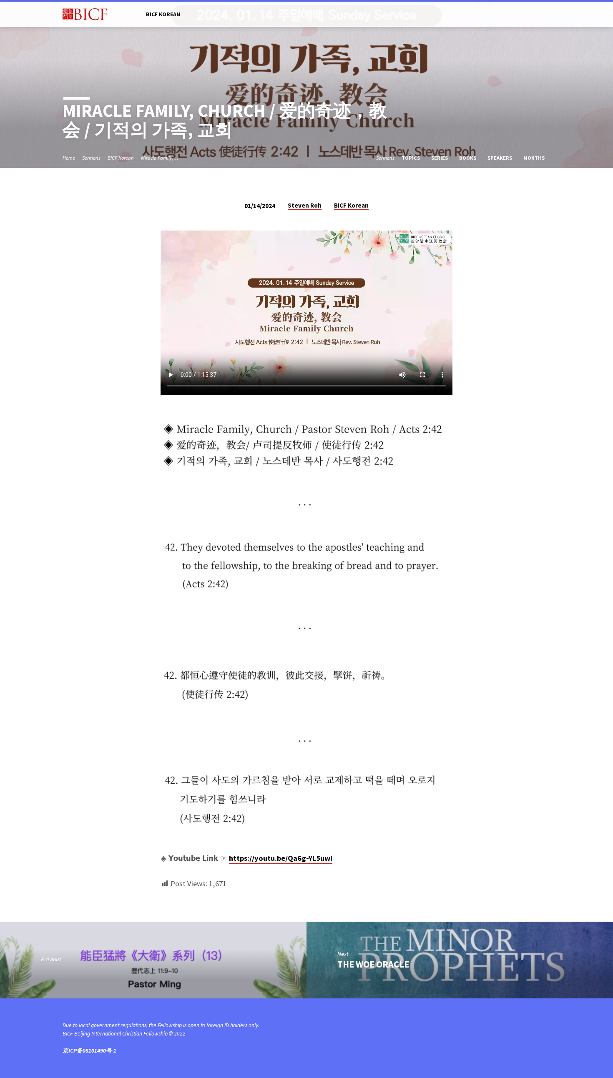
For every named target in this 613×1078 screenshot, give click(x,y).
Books (468, 158)
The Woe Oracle (373, 964)
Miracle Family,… (159, 158)
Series (440, 158)
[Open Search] (546, 14)
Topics (411, 158)
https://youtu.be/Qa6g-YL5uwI (280, 858)
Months (534, 158)
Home (69, 158)
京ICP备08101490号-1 (89, 1050)
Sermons (91, 158)
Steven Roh (305, 205)
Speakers (500, 158)
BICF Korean (163, 14)
